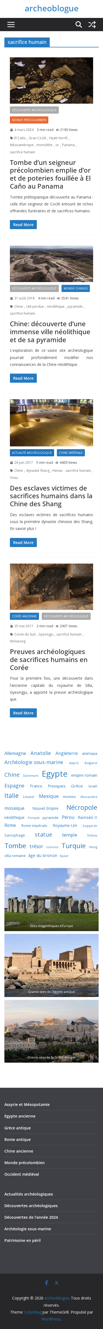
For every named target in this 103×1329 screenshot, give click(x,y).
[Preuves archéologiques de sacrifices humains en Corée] (51, 587)
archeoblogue (52, 8)
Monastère (88, 797)
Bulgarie (91, 763)
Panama (68, 145)
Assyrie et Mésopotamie (27, 1104)
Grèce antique (17, 1127)
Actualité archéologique (32, 453)
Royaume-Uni (65, 825)
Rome (10, 825)
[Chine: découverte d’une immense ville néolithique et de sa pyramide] (51, 264)
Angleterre (66, 753)
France (36, 786)
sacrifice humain (22, 152)
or (57, 145)
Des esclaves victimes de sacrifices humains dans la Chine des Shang (51, 495)
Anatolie (40, 752)
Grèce (77, 786)
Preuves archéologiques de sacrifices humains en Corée (49, 659)
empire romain (84, 775)
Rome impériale (34, 825)
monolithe (44, 145)
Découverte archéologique (34, 110)
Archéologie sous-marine (33, 762)
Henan (57, 470)
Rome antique (17, 1139)
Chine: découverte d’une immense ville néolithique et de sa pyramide (50, 331)
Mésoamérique (22, 145)
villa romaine (15, 855)
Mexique (49, 796)
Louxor (29, 796)
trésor (36, 846)
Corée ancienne (24, 616)
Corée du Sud (24, 634)
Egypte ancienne (19, 1116)
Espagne (14, 785)
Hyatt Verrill (58, 138)
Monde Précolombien (29, 120)
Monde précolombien (24, 1162)
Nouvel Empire (45, 808)
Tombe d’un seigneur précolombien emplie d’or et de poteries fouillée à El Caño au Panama (50, 174)
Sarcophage (14, 835)
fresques (57, 786)
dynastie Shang (37, 470)
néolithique (56, 306)
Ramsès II (87, 817)
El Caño (20, 138)
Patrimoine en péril (22, 1240)
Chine (18, 306)
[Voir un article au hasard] (92, 24)
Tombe (15, 845)
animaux (89, 753)
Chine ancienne (18, 1151)
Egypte (55, 773)
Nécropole (81, 807)
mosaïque (14, 808)
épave (64, 856)
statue (43, 834)
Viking (93, 847)
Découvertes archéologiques (31, 1205)
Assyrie (74, 763)
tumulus (52, 847)
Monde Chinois (76, 288)
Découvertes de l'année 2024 (31, 1217)
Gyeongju (45, 634)
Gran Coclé (37, 138)
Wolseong (18, 641)
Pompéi (34, 818)
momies (69, 796)
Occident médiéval (21, 1174)
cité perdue (35, 306)
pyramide (75, 306)
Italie (11, 795)
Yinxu (14, 477)
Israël (92, 786)
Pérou (68, 817)
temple (69, 835)
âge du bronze (42, 855)
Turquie (74, 845)
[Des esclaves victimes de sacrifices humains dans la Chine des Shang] (51, 422)
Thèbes (92, 835)
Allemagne (15, 753)
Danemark (30, 776)
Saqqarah (89, 826)
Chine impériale (71, 453)
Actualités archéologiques (28, 1194)
